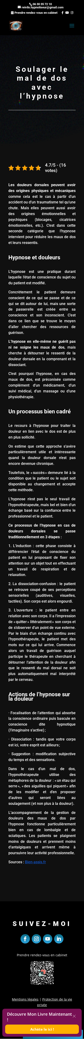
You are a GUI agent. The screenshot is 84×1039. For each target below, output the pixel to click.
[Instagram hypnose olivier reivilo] (71, 12)
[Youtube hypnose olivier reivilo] (66, 12)
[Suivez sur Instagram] (36, 938)
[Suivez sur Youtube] (47, 938)
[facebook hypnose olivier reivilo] (60, 12)
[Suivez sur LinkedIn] (58, 938)
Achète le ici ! (42, 1029)
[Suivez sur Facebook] (25, 938)
